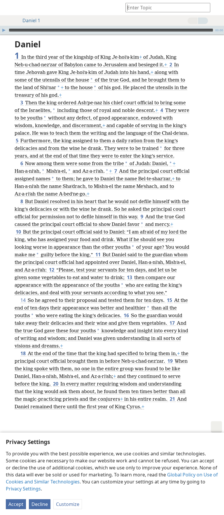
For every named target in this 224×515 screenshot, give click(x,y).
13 (130, 277)
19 (170, 361)
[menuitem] (8, 7)
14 (23, 300)
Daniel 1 (31, 20)
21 (173, 399)
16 (127, 315)
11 (98, 254)
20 (56, 384)
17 (172, 323)
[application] (112, 30)
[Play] (3, 30)
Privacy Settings (23, 488)
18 (23, 353)
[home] (8, 7)
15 (170, 300)
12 (52, 270)
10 (19, 232)
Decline (40, 504)
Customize (67, 504)
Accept (15, 504)
